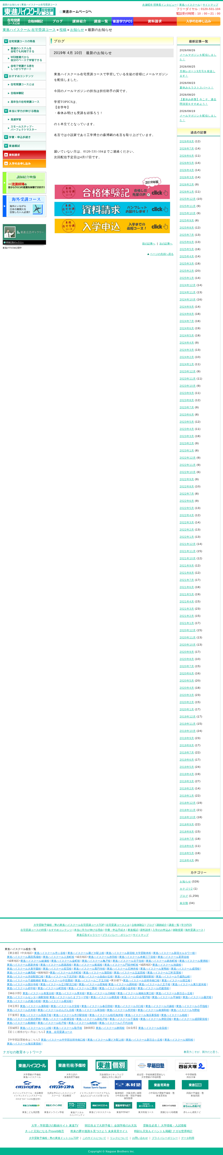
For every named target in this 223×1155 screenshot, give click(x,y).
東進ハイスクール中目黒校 (57, 980)
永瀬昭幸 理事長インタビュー (159, 4)
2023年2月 (187, 443)
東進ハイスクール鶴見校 (105, 997)
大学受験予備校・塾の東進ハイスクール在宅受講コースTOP (69, 924)
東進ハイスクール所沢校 (121, 1010)
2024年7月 (187, 321)
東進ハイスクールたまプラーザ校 (69, 997)
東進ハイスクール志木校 (21, 1010)
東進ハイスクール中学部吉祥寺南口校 (63, 1039)
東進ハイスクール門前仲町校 (121, 964)
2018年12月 (188, 802)
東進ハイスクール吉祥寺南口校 (141, 980)
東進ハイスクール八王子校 (154, 984)
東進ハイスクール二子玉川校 (92, 980)
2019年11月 (188, 723)
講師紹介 (161, 924)
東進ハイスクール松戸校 (52, 1022)
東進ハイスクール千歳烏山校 (173, 976)
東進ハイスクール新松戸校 (92, 1019)
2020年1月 (187, 709)
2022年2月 (187, 529)
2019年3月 (187, 781)
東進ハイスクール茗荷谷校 (173, 956)
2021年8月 (187, 572)
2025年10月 (188, 213)
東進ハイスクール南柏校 (82, 1022)
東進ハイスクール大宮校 (65, 1006)
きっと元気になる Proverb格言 (44, 1131)
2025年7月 (187, 234)
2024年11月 (188, 292)
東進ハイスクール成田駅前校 (191, 1019)
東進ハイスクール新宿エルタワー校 (174, 953)
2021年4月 (187, 601)
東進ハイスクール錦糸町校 (161, 960)
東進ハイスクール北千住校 (128, 960)
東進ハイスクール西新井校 (22, 964)
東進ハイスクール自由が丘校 (96, 976)
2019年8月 (187, 745)
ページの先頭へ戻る (162, 254)
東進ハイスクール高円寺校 (89, 968)
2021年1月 (187, 623)
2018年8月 (187, 831)
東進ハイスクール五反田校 (129, 972)
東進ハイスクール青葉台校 (38, 993)
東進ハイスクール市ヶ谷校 (50, 953)
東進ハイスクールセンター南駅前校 (28, 997)
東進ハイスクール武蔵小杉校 (24, 1001)
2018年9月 (187, 824)
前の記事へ (148, 243)
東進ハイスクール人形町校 (58, 956)
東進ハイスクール (189, 4)
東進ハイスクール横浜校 (57, 1001)
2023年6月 (187, 414)
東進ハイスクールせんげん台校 (56, 1010)
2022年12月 (188, 457)
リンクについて (119, 1138)
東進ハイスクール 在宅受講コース (29, 30)
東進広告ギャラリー (15, 242)
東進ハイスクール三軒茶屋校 (164, 972)
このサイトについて (94, 1138)
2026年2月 (187, 184)
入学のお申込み (161, 929)
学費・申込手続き (115, 929)
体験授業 (178, 929)
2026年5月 (187, 163)
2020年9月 (187, 651)
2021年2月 (187, 615)
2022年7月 (187, 493)
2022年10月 (188, 472)
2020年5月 (187, 680)
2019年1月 (187, 795)
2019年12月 (188, 716)
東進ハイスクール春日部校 (97, 1006)
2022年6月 (187, 500)
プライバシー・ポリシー (116, 934)
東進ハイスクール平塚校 (166, 997)
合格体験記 (138, 924)
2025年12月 (188, 198)
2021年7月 (187, 580)
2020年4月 (187, 687)
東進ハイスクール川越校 (159, 1006)
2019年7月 (187, 752)
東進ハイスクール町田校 (52, 988)
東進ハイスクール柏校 (174, 1015)
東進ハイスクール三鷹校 (82, 988)
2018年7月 (187, 838)
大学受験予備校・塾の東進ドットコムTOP (54, 1138)
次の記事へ (165, 243)
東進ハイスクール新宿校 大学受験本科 (128, 953)
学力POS (186, 924)
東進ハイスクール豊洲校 (193, 960)
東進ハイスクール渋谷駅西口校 (25, 976)
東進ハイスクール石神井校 (122, 968)
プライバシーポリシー (165, 1138)
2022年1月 (187, 536)
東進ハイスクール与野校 (185, 1010)
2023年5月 (187, 421)
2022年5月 (187, 508)
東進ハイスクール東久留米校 (189, 984)
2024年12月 (188, 285)
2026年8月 (187, 141)
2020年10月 (188, 644)
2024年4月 (187, 342)
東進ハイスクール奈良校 (152, 1027)
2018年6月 (187, 846)
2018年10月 (188, 817)
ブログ (184, 895)
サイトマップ (210, 4)
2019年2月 (187, 788)
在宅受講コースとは (118, 924)
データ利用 (187, 1138)
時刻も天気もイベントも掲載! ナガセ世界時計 (163, 1131)
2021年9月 (187, 565)
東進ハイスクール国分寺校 (22, 984)
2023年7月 (187, 407)
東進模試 (133, 929)
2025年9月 (187, 220)
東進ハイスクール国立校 (176, 980)
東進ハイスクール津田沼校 (156, 1019)
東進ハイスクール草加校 (90, 1010)
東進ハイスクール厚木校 (70, 993)
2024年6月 (187, 328)
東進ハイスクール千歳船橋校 (24, 980)
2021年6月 (187, 587)
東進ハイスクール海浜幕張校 (142, 1015)
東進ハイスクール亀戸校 (96, 960)
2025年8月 (187, 227)
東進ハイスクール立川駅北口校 (58, 984)
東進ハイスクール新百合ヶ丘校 (174, 993)
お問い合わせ (140, 1138)
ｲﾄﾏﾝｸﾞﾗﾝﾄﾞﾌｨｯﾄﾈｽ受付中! (28, 1099)
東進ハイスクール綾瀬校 (34, 960)
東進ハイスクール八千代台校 (116, 1022)
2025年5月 (187, 249)
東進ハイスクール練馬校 (21, 972)
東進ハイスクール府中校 (21, 988)
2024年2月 (187, 357)
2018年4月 (187, 860)
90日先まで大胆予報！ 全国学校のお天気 (111, 1125)
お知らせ (77, 30)
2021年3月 (187, 608)
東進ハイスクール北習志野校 (24, 1019)
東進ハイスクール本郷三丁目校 (137, 956)
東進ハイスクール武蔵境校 (153, 988)
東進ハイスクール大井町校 (65, 972)
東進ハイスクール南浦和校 (153, 1010)
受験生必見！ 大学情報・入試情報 (164, 1125)
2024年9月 (187, 306)
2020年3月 (187, 695)
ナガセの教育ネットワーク (22, 1052)
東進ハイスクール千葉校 (124, 1019)
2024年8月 (187, 313)
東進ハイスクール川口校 (129, 1006)
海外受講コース (194, 929)
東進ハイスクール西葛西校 (56, 964)
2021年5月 (187, 594)
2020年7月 (187, 666)
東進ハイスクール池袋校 (166, 964)
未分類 (184, 903)
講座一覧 (174, 924)
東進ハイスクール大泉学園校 (24, 968)
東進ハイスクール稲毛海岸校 (106, 1015)
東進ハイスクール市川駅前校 (70, 1015)
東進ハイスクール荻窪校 (57, 968)
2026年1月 (187, 191)
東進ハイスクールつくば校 (35, 1027)
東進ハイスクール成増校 (185, 968)
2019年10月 (188, 731)
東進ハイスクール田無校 (93, 984)
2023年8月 (187, 400)
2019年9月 (187, 738)
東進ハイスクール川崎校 (101, 993)
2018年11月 (188, 810)
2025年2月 (187, 270)
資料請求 (145, 929)
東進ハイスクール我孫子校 (35, 1015)
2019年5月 (187, 766)
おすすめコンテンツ (60, 929)
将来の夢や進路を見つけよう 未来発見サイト (99, 1131)
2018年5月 (187, 853)
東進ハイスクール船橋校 (21, 1022)
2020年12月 (188, 630)
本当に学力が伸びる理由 (88, 929)
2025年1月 (187, 278)
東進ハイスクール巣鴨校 (154, 968)
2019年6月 (187, 759)
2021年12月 (188, 544)
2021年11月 (188, 551)
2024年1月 (187, 364)
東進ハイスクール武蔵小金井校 (117, 988)
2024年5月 (187, 335)
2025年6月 (187, 242)
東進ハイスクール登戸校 (135, 997)
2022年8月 (187, 486)
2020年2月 (187, 702)
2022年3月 (187, 522)
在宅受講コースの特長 (33, 929)
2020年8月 (187, 659)
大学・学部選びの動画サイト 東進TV (54, 1125)
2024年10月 (188, 299)
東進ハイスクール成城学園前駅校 (134, 976)
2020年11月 (188, 637)
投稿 (62, 30)
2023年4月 (187, 429)
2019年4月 (187, 774)
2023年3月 (187, 436)
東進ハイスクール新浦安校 (58, 1019)
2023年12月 (188, 371)
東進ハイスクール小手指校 (192, 1006)
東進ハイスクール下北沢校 (61, 976)
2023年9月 (187, 393)
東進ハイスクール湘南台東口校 (135, 993)
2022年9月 (187, 479)
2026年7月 (187, 148)
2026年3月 (187, 177)
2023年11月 (188, 378)
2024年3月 (187, 349)
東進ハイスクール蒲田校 (97, 972)
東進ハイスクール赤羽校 (102, 956)
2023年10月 (188, 385)
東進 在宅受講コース (59, 1031)
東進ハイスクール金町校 (65, 960)
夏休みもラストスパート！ (197, 87)
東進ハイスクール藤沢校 (197, 997)
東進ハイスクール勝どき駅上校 (86, 953)
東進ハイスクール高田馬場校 (24, 956)
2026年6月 (187, 155)
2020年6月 (187, 673)
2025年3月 (187, 263)
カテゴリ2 (186, 888)
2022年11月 (188, 464)
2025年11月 (188, 206)
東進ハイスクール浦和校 (34, 1006)
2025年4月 (187, 256)
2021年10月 (188, 558)
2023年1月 (187, 450)
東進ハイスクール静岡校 (110, 1027)
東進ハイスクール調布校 (122, 984)
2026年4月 (187, 170)
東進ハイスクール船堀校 (88, 964)
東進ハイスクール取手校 (67, 1027)
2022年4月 (187, 515)
